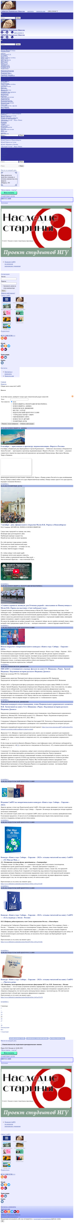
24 (1, 1014)
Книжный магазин (7, 101)
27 (1, 1021)
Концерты (4, 90)
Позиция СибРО (6, 73)
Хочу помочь (5, 108)
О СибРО (4, 82)
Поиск (18, 18)
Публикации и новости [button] (5, 111)
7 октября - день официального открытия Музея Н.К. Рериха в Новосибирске (33, 525)
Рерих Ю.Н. (5, 61)
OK (2, 1221)
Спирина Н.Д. (5, 67)
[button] (8, 335)
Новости (3, 114)
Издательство (5, 99)
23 (1, 1012)
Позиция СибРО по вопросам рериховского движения (12, 264)
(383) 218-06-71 (6, 15)
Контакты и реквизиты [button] (8, 1207)
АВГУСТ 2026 (6, 198)
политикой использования (42, 1219)
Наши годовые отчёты (8, 84)
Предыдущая (5, 1027)
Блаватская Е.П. (6, 54)
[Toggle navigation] (1, 40)
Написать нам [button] (5, 1209)
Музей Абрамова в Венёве (9, 144)
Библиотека (4, 121)
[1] (17, 745)
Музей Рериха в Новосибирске (11, 140)
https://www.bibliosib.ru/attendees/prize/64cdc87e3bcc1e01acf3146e (21, 942)
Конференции (5, 93)
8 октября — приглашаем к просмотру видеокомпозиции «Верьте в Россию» (33, 446)
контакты (30, 11)
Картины (4, 123)
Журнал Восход (6, 116)
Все (2, 1029)
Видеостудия (5, 103)
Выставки (4, 88)
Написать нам (9, 376)
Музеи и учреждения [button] (5, 137)
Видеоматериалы (6, 127)
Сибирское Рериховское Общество (10, 1214)
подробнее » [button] (5, 484)
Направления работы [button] (5, 79)
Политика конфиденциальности (9, 1217)
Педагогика (4, 95)
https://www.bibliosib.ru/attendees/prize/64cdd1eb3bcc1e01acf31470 (22, 997)
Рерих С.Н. (4, 63)
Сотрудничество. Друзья (9, 106)
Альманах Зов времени (8, 118)
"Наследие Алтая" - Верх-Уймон (11, 146)
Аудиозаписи (5, 125)
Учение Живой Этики (8, 50)
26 (1, 1019)
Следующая (4, 1032)
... (1, 1010)
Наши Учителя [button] (3, 47)
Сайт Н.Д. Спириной (8, 75)
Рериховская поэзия (7, 97)
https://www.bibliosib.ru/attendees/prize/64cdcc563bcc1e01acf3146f (21, 884)
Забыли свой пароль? (8, 293)
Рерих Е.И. (4, 57)
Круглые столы (6, 86)
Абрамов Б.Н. (5, 65)
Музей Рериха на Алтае (8, 142)
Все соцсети (5, 134)
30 (1, 1025)
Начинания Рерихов (7, 71)
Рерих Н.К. (4, 59)
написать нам (40, 11)
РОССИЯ (4, 131)
